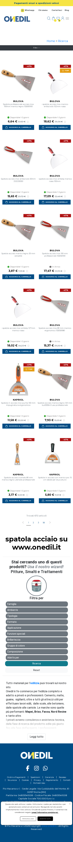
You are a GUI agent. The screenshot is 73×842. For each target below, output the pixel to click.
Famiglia (11, 604)
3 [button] (38, 522)
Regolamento (52, 780)
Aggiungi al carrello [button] (20, 127)
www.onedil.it (49, 826)
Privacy (37, 780)
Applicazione (14, 627)
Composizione (15, 651)
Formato (12, 621)
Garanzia (49, 777)
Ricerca (63, 41)
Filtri (35, 48)
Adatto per (13, 657)
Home (51, 41)
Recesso (62, 777)
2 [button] (33, 522)
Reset (36, 670)
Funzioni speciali (16, 633)
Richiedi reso (39, 783)
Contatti (66, 780)
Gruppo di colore (16, 645)
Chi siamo (43, 10)
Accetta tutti (45, 819)
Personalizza (28, 819)
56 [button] (44, 522)
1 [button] (28, 522)
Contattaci (57, 10)
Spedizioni (35, 777)
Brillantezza (13, 639)
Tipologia (12, 616)
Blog (67, 10)
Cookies (25, 780)
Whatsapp (29, 10)
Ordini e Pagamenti (16, 777)
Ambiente (12, 610)
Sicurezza (12, 780)
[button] (50, 522)
